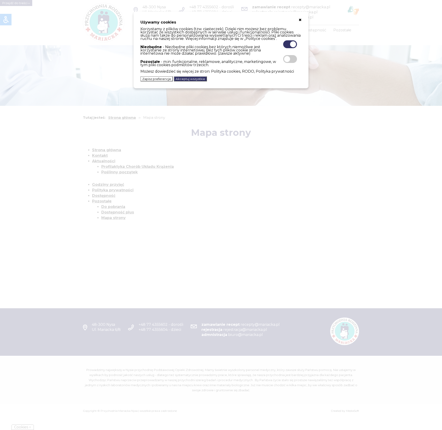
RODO (248, 71)
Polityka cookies (225, 71)
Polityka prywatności (275, 71)
